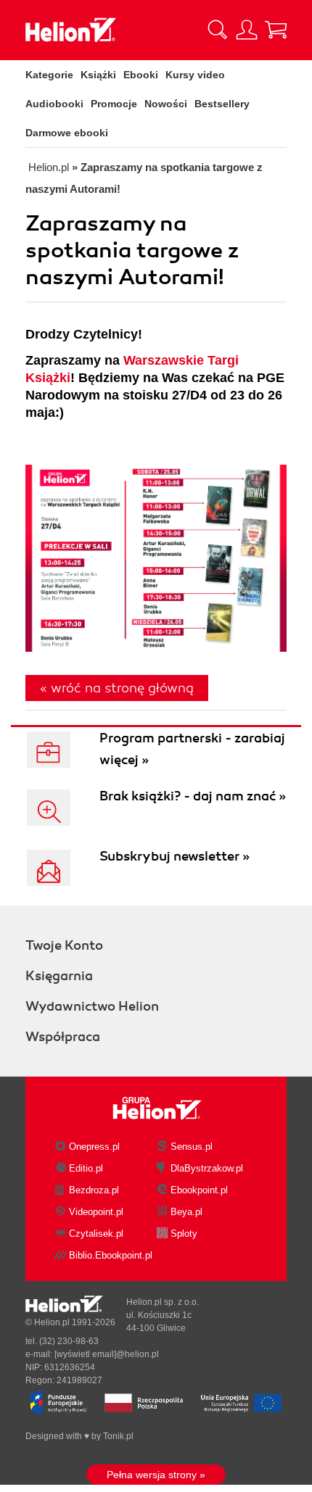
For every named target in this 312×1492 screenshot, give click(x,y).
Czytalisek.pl (96, 1233)
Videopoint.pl (96, 1211)
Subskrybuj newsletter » (174, 856)
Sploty (184, 1233)
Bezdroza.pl (94, 1190)
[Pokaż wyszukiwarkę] (218, 30)
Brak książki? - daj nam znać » (192, 796)
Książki (98, 74)
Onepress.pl (94, 1146)
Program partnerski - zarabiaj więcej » (192, 749)
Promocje (114, 103)
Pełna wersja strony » (156, 1474)
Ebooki (140, 74)
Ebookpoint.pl (199, 1190)
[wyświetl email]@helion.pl (106, 1354)
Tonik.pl (118, 1436)
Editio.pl (86, 1168)
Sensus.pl (192, 1146)
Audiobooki (54, 103)
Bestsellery (222, 103)
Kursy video (195, 74)
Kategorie (49, 74)
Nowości (165, 103)
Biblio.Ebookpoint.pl (110, 1255)
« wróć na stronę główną (117, 688)
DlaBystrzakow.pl (207, 1168)
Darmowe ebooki (66, 132)
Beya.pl (186, 1211)
